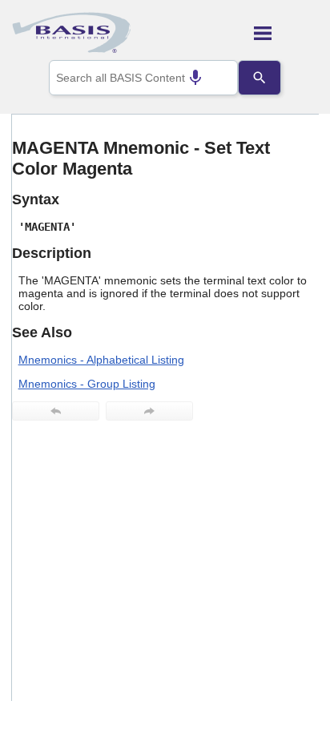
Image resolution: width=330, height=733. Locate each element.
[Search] (259, 77)
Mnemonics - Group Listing (86, 383)
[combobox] (143, 77)
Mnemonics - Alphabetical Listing (101, 359)
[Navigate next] (149, 411)
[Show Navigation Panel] (286, 33)
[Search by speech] (195, 77)
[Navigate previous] (55, 411)
